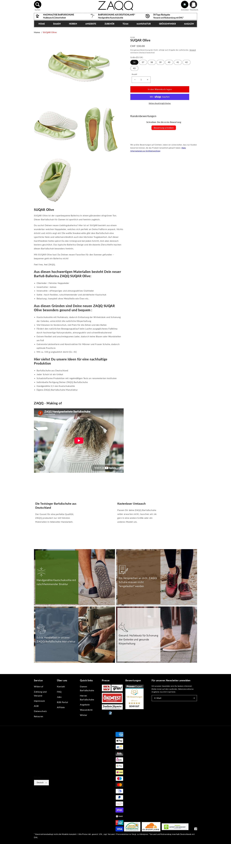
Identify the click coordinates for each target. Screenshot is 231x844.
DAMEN (57, 23)
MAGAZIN (189, 23)
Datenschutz (40, 711)
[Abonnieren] (194, 698)
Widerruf (38, 686)
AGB (36, 706)
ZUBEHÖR (109, 23)
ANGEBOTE (90, 23)
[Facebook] (195, 829)
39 (160, 62)
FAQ (59, 691)
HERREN (73, 23)
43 (134, 68)
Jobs (59, 697)
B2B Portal (62, 702)
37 (143, 62)
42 (186, 62)
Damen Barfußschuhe (87, 688)
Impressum (39, 701)
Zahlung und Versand (40, 693)
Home (37, 32)
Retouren (38, 716)
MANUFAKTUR (144, 23)
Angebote (85, 704)
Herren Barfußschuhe (87, 697)
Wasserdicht (86, 709)
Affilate (61, 707)
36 (134, 62)
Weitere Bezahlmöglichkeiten (160, 103)
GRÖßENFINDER (167, 23)
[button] (38, 5)
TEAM (125, 23)
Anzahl (134, 74)
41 (178, 62)
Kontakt (61, 686)
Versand (192, 50)
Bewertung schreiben (164, 127)
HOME (41, 23)
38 (152, 62)
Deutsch (40, 782)
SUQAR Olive (50, 32)
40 (169, 62)
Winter (83, 715)
